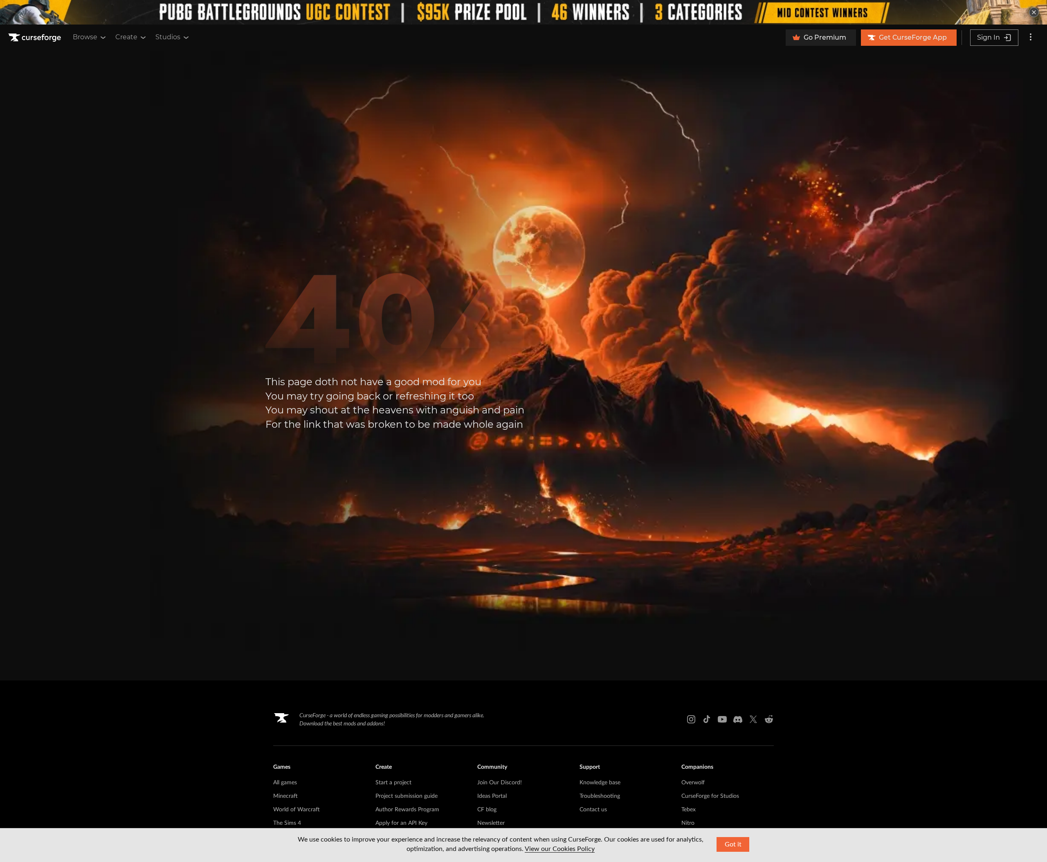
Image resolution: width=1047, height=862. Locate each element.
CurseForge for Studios (710, 796)
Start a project (393, 783)
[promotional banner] (523, 12)
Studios (167, 37)
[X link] (753, 719)
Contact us (593, 810)
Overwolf (693, 783)
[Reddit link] (769, 719)
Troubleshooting (600, 796)
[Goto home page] (35, 38)
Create (126, 37)
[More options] (1030, 37)
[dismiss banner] (1034, 12)
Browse (85, 37)
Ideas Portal (492, 796)
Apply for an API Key (401, 823)
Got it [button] (733, 844)
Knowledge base (600, 783)
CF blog (487, 810)
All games (285, 783)
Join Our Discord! (499, 783)
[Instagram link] (691, 719)
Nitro (687, 823)
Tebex (688, 810)
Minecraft (285, 796)
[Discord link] (738, 719)
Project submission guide (406, 796)
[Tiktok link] (707, 719)
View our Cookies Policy (560, 849)
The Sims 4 (287, 823)
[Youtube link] (722, 719)
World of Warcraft (296, 810)
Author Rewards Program (407, 810)
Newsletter (491, 823)
